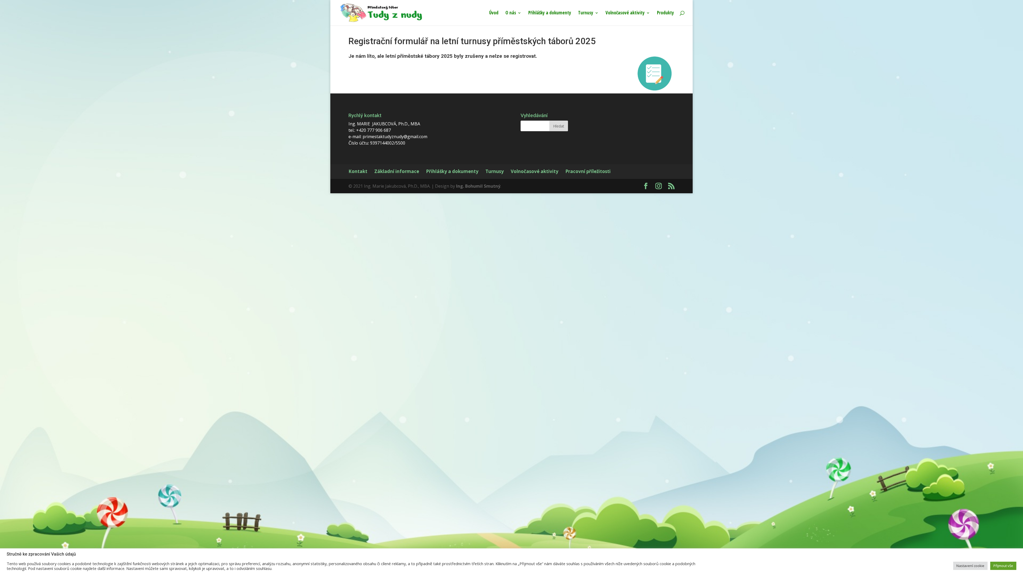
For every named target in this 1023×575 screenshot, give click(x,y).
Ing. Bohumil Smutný (478, 186)
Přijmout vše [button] (1003, 565)
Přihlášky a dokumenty (549, 13)
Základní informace (396, 171)
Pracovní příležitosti (588, 171)
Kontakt (357, 171)
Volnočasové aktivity (625, 13)
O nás (510, 13)
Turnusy (585, 13)
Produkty (665, 13)
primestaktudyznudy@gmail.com (395, 136)
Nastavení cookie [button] (970, 565)
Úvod (493, 13)
